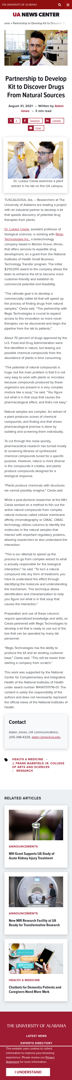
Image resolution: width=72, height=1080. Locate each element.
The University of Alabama (19, 4)
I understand (28, 1072)
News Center (36, 15)
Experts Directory (36, 1043)
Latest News (36, 1036)
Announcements (23, 846)
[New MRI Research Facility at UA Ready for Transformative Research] (36, 903)
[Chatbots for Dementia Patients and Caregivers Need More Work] (36, 970)
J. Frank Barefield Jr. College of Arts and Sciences (38, 765)
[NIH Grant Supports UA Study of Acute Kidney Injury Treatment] (36, 836)
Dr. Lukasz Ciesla (16, 229)
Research (24, 771)
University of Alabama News (36, 1025)
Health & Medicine (27, 759)
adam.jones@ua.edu (46, 737)
